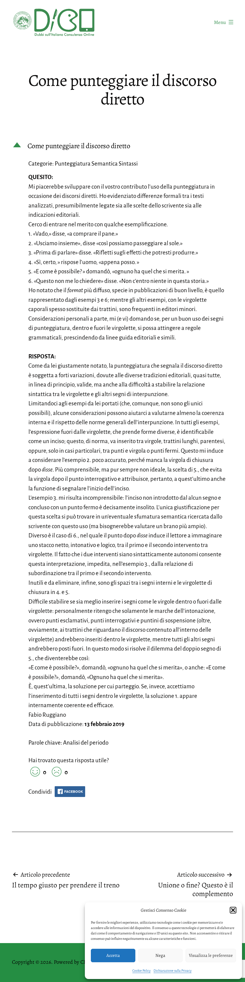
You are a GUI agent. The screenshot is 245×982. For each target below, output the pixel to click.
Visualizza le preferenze (211, 955)
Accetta (113, 955)
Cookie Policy (141, 970)
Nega (160, 955)
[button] (233, 910)
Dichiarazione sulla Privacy (173, 970)
